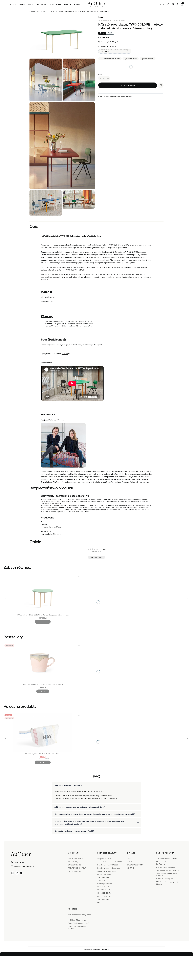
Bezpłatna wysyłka (104, 874)
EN (164, 4)
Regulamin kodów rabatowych (108, 868)
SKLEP (45, 11)
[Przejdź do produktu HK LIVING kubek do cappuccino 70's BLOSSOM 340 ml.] (43, 662)
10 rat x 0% (101, 881)
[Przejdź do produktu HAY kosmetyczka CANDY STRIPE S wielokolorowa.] (43, 732)
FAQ (98, 902)
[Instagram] (17, 873)
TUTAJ (80, 270)
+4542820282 (46, 531)
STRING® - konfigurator (165, 879)
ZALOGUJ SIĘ (73, 862)
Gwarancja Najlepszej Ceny (107, 871)
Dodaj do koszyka (128, 85)
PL (160, 4)
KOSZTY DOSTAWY (104, 896)
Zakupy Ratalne (103, 877)
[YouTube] (21, 873)
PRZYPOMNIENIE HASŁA (77, 868)
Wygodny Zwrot (103, 859)
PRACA (129, 862)
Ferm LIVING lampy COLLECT (78, 923)
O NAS (129, 859)
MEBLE (52, 11)
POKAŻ (65, 354)
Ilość (100, 74)
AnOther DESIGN (34, 11)
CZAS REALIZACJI (103, 887)
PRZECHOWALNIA (74, 871)
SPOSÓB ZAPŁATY (104, 893)
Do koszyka (42, 691)
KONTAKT (130, 868)
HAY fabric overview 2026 (166, 867)
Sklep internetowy (95, 949)
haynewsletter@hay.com (51, 534)
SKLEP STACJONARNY (135, 865)
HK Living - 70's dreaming (77, 920)
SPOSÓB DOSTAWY (104, 890)
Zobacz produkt (42, 622)
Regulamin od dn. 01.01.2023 (107, 865)
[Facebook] (12, 873)
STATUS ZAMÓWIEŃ (75, 859)
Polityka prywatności (104, 884)
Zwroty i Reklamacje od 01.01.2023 (109, 862)
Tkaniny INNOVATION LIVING (166, 870)
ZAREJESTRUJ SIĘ (74, 865)
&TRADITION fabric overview (167, 859)
